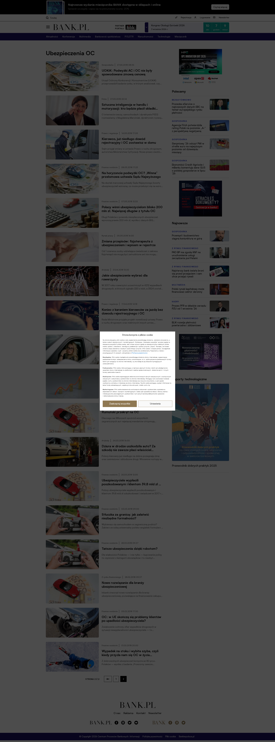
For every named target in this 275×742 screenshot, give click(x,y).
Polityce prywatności (139, 353)
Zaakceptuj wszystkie (119, 403)
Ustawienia (155, 403)
